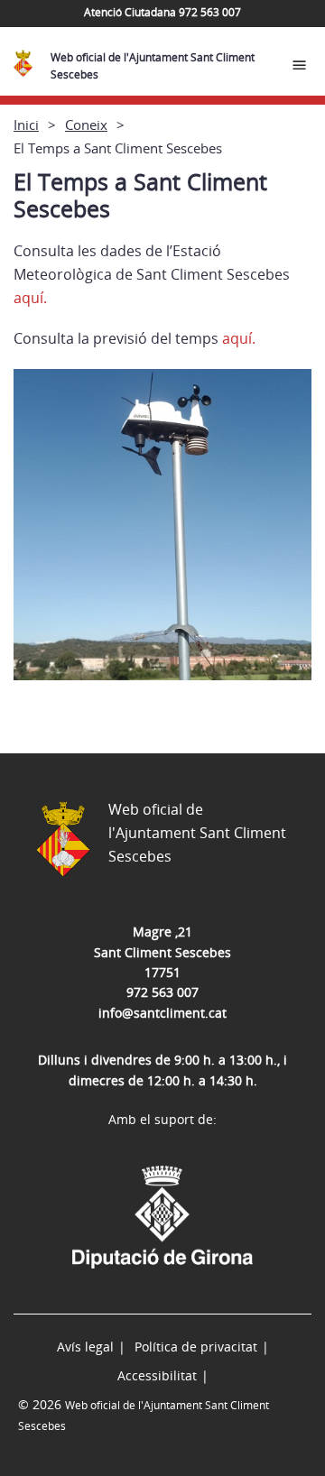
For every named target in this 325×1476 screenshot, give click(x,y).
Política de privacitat (196, 1346)
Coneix (86, 124)
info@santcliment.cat (162, 1012)
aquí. (30, 298)
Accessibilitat (157, 1375)
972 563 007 (162, 992)
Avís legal (85, 1346)
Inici (26, 124)
